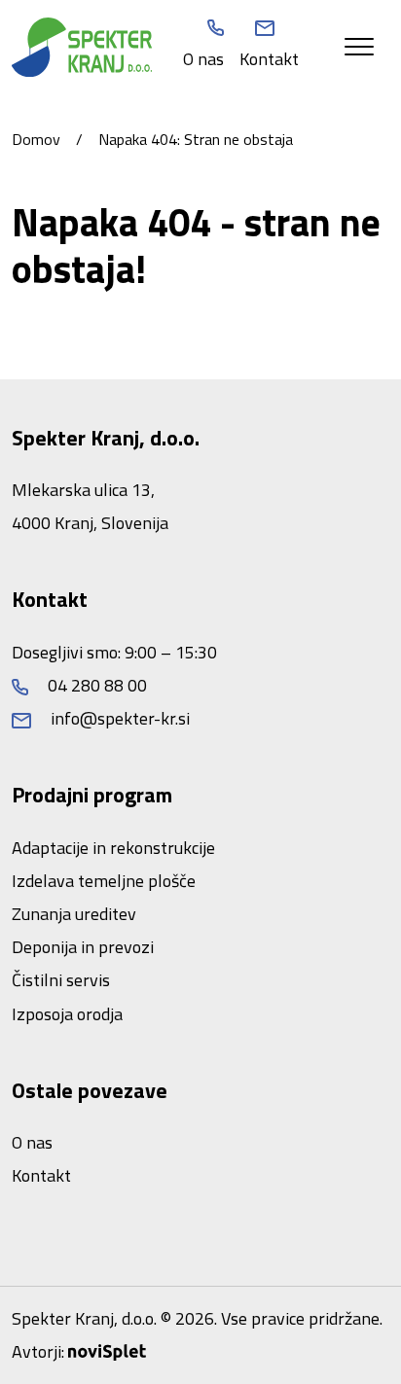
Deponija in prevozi (83, 947)
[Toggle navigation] (359, 47)
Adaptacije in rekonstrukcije (113, 847)
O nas (203, 59)
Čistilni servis (61, 980)
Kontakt (269, 59)
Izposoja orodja (67, 1014)
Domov (36, 139)
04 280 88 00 (95, 685)
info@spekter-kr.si (118, 718)
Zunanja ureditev (74, 914)
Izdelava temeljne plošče (104, 881)
